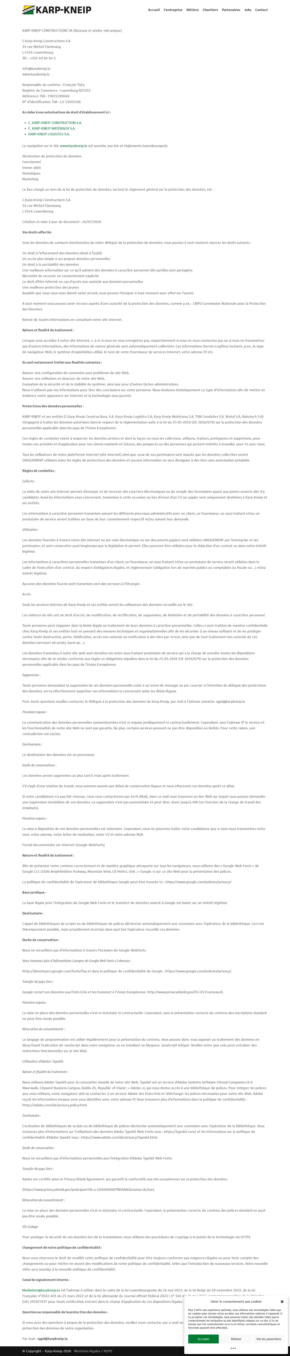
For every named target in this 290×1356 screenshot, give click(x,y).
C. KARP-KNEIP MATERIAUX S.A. (51, 128)
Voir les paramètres (268, 1339)
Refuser (236, 1339)
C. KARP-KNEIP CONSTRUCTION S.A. (55, 123)
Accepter (203, 1339)
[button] (282, 1302)
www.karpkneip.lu (73, 146)
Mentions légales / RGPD (93, 1351)
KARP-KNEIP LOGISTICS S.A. (49, 134)
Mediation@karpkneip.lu (41, 1290)
